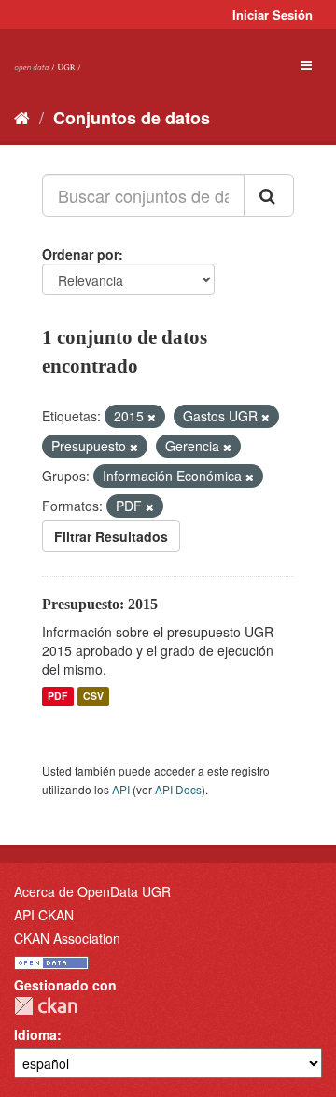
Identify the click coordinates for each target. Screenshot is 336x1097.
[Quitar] (151, 416)
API (121, 789)
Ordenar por (80, 254)
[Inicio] (22, 117)
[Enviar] (269, 195)
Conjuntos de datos (131, 118)
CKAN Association (67, 938)
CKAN (45, 1006)
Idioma (35, 1034)
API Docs (178, 789)
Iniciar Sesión (272, 14)
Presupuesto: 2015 (100, 604)
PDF (57, 697)
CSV (93, 697)
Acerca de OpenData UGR (92, 891)
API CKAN (44, 914)
